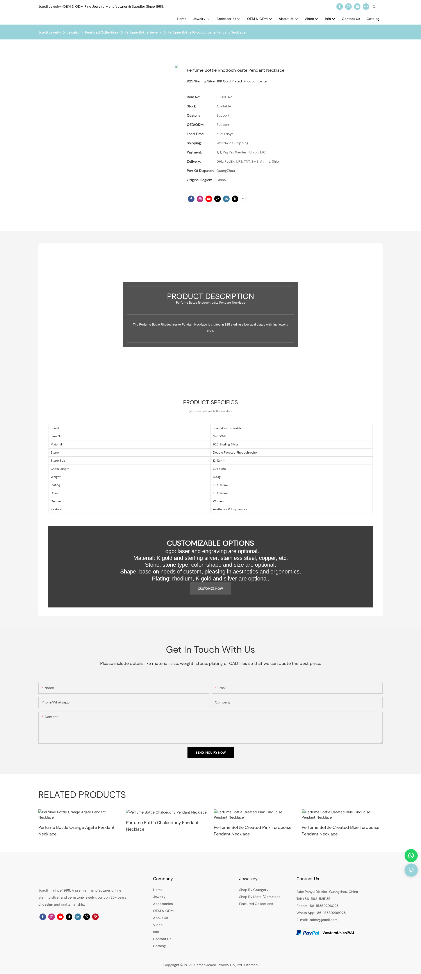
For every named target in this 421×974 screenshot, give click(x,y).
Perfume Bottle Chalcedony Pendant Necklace (162, 826)
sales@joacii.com (323, 919)
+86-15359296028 (330, 912)
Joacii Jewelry (49, 32)
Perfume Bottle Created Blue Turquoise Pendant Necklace (340, 830)
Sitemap (251, 965)
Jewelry (73, 32)
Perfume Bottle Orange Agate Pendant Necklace (76, 830)
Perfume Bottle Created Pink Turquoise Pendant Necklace (252, 830)
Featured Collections (102, 32)
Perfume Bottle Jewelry (143, 32)
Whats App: (305, 912)
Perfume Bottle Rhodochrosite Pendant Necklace (207, 32)
